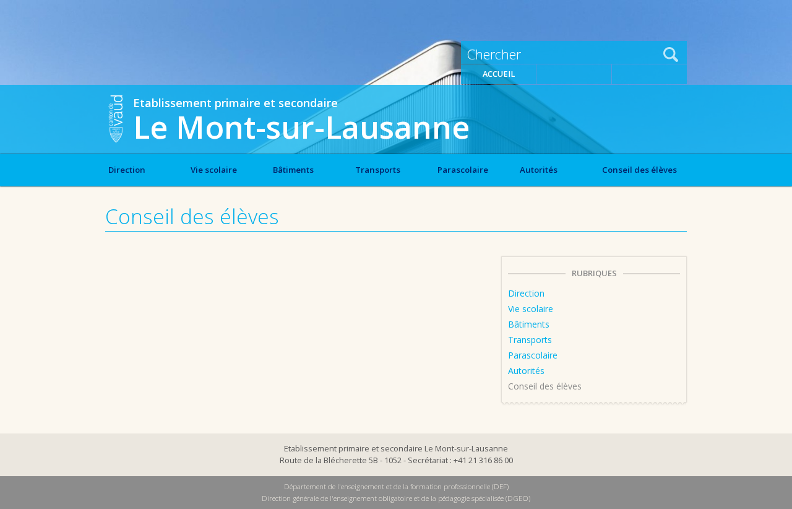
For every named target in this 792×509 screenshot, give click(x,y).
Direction (126, 169)
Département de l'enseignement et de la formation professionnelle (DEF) (396, 486)
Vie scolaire (214, 169)
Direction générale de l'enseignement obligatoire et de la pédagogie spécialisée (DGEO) (396, 498)
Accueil (499, 74)
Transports (377, 169)
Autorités (538, 169)
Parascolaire (462, 169)
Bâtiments (293, 169)
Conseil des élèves (639, 169)
